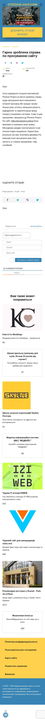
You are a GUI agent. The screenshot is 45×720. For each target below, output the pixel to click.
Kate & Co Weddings (12, 334)
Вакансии (10, 674)
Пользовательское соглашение (20, 650)
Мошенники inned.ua (22, 616)
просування (8, 191)
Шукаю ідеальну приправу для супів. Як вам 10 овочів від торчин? (22, 356)
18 (3, 76)
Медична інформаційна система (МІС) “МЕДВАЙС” (22, 439)
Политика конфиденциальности (21, 642)
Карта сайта (11, 658)
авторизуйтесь (36, 226)
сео (23, 191)
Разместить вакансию (16, 666)
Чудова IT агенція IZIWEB (14, 493)
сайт (18, 191)
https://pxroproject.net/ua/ (22, 121)
